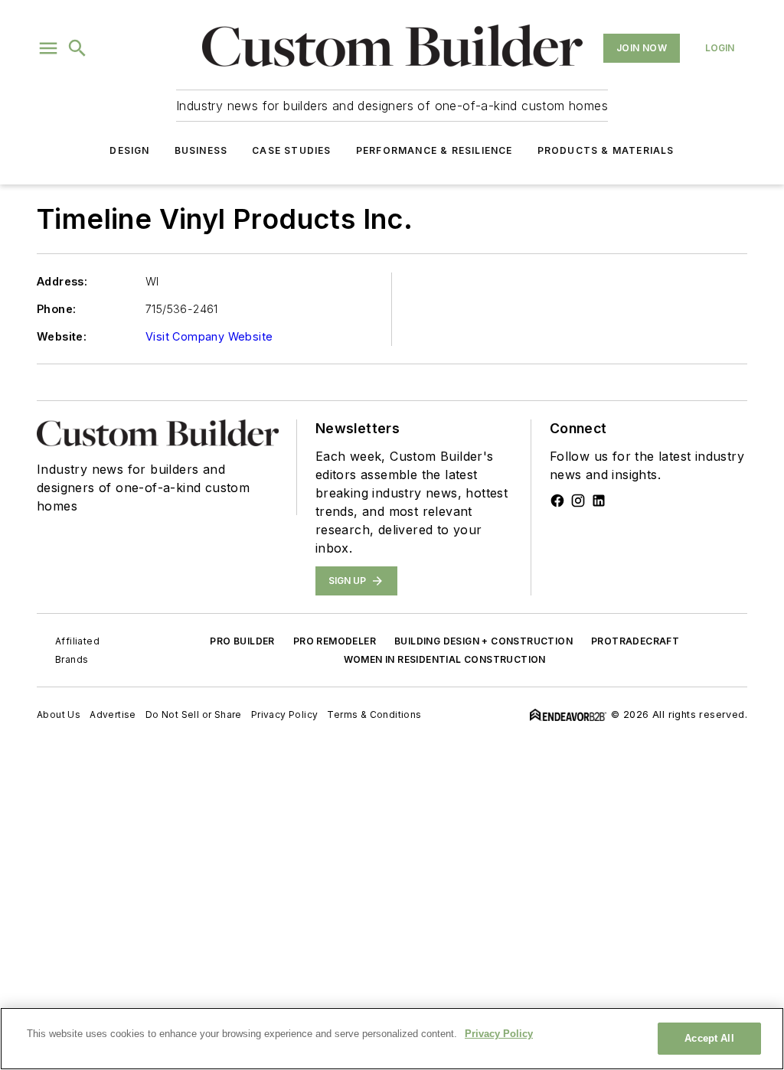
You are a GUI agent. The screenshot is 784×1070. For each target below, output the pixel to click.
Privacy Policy (284, 714)
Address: (62, 281)
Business (201, 150)
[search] (77, 48)
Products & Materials (606, 150)
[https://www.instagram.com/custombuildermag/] (578, 500)
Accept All (708, 1038)
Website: (62, 336)
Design (129, 150)
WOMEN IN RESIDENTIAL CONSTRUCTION (445, 659)
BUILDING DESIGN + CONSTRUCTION (483, 641)
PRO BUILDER (242, 641)
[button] (48, 48)
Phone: (56, 308)
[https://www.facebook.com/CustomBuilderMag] (557, 500)
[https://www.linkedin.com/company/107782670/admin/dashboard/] (598, 500)
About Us (58, 714)
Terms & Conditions (374, 714)
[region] (392, 1038)
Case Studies (291, 150)
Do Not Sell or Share (193, 714)
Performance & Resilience (434, 150)
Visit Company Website (209, 336)
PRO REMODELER (334, 641)
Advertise (113, 714)
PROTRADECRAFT (635, 641)
